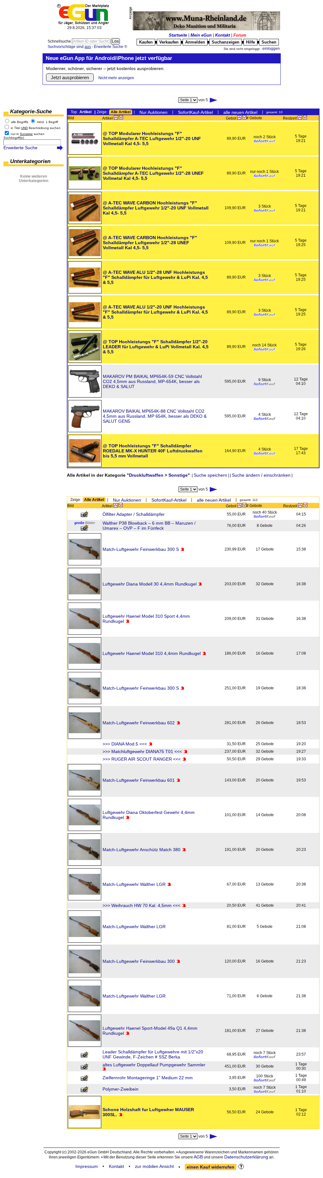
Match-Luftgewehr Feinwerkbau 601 (139, 780)
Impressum (86, 1166)
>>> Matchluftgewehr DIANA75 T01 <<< (142, 751)
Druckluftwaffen (146, 475)
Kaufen (146, 42)
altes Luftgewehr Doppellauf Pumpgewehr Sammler (154, 1064)
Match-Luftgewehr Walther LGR (134, 884)
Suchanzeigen (225, 42)
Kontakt (222, 35)
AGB (198, 1156)
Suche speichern (210, 475)
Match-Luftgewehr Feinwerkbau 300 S (141, 549)
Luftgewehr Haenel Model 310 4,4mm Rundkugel (152, 653)
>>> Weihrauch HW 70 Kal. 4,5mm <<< (141, 905)
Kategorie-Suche (31, 112)
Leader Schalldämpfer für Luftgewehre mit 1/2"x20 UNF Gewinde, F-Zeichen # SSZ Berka (153, 1054)
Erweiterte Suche (20, 147)
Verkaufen (169, 42)
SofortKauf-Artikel (195, 112)
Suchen (268, 42)
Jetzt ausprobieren (70, 77)
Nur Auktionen (153, 112)
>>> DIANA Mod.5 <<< (125, 743)
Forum (239, 35)
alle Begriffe (19, 122)
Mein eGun (201, 35)
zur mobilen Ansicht (154, 1166)
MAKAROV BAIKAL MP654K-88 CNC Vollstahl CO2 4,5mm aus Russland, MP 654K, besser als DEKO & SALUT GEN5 (155, 416)
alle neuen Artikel (240, 112)
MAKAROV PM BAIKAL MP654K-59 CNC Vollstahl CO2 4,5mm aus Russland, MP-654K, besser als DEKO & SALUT (152, 381)
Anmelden (195, 42)
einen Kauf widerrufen (210, 1166)
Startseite (178, 35)
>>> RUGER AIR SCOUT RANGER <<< (142, 759)
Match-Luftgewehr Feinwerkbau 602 (139, 722)
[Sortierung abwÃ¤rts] (121, 117)
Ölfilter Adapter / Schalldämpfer (134, 514)
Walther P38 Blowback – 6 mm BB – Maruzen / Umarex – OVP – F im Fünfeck (149, 526)
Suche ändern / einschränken (261, 475)
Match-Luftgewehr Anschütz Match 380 (141, 849)
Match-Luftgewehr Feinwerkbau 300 (139, 961)
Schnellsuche (60, 41)
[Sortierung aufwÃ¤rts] (116, 117)
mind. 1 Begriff (47, 122)
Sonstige (178, 475)
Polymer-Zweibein (120, 1089)
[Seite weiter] (214, 100)
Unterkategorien (30, 161)
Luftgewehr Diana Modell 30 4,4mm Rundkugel (150, 583)
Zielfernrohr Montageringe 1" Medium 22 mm (148, 1077)
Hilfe (250, 42)
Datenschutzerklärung (246, 1156)
